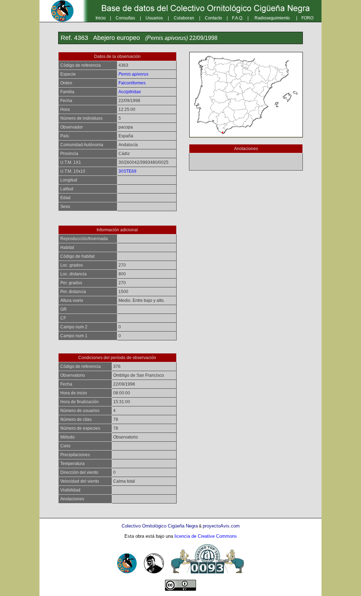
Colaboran (184, 18)
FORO (307, 18)
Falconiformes (132, 83)
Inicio (101, 18)
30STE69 (127, 171)
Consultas (125, 18)
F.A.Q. (237, 18)
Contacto (213, 18)
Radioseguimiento (272, 18)
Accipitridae (129, 91)
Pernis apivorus (133, 74)
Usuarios (154, 18)
